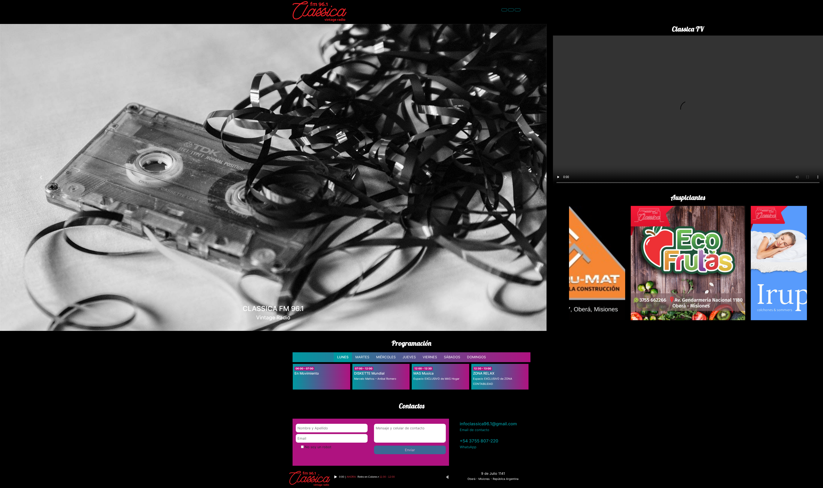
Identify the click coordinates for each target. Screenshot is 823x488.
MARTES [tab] (362, 357)
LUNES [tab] (342, 357)
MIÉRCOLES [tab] (386, 357)
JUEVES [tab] (409, 357)
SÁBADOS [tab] (452, 357)
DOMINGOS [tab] (476, 357)
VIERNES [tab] (430, 357)
